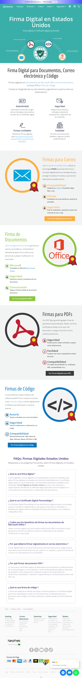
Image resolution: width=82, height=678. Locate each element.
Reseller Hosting (9, 622)
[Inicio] (8, 6)
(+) (41, 677)
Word (28, 268)
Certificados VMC (53, 626)
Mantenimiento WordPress (67, 627)
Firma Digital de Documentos (18, 245)
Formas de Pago (43, 672)
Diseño (65, 616)
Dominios (38, 616)
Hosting (8, 616)
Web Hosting (8, 619)
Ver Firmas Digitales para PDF (60, 373)
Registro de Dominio (40, 619)
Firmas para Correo (59, 159)
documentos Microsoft (24, 136)
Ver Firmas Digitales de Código (22, 445)
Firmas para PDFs (57, 314)
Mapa (34, 672)
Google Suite (23, 623)
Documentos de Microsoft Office (40, 82)
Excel (32, 268)
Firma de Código (47, 85)
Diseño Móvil (66, 624)
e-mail (24, 139)
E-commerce (8, 624)
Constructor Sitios (68, 622)
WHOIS (36, 622)
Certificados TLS (53, 620)
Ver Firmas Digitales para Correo (60, 219)
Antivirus (50, 630)
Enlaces (28, 672)
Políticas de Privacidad (17, 672)
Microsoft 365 (23, 627)
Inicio (6, 609)
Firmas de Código (20, 388)
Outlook (58, 188)
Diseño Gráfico (67, 620)
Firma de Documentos (16, 237)
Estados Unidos (16, 609)
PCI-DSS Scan (52, 628)
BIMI (20, 630)
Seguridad (52, 616)
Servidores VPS (9, 626)
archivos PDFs (16, 139)
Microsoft (22, 625)
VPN (49, 632)
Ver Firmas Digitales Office (22, 299)
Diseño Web (66, 619)
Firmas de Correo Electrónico (57, 165)
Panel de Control (39, 620)
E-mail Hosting (23, 621)
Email (20, 628)
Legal (6, 672)
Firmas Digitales (28, 609)
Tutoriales (53, 672)
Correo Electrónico (64, 82)
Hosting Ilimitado (10, 620)
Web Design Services (69, 630)
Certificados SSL (53, 619)
